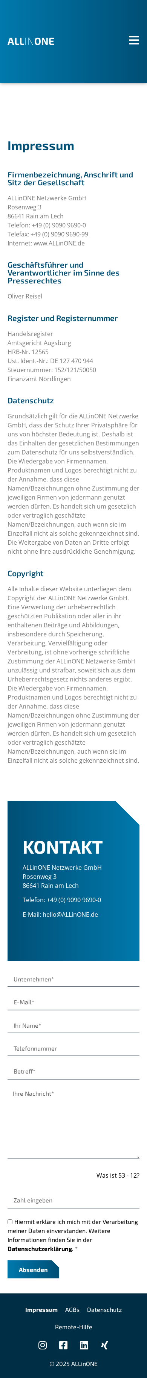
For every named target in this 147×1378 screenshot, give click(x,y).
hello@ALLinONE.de (70, 914)
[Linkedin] (84, 1345)
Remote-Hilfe (73, 1326)
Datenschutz (104, 1309)
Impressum (41, 1309)
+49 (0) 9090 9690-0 (74, 900)
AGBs (72, 1309)
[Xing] (104, 1345)
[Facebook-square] (63, 1345)
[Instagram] (42, 1345)
